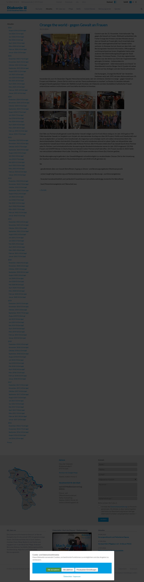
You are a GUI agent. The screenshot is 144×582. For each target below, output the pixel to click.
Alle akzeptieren (53, 570)
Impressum (76, 576)
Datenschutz (68, 576)
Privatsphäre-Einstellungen (86, 570)
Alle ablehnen (68, 570)
